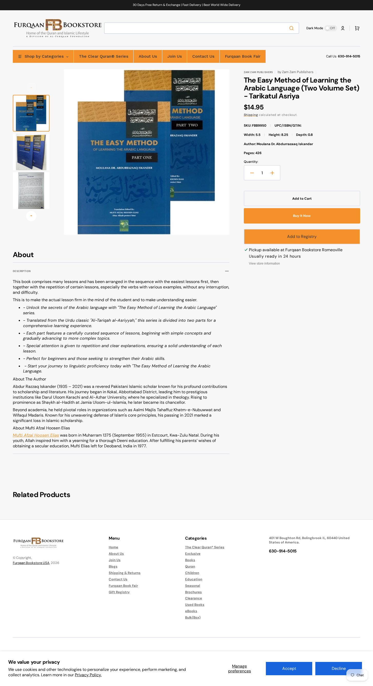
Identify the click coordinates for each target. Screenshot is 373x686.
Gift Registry (119, 592)
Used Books (194, 604)
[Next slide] (31, 216)
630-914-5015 (349, 56)
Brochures (193, 592)
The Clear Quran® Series (204, 547)
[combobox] (201, 28)
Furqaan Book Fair (123, 585)
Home (113, 547)
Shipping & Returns (124, 573)
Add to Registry (302, 236)
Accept (289, 668)
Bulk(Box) (192, 617)
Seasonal (192, 585)
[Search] (292, 28)
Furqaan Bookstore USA (31, 563)
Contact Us (118, 579)
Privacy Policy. (88, 675)
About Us (116, 553)
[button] (342, 28)
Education (193, 579)
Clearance (193, 598)
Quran (190, 566)
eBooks (191, 611)
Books (190, 560)
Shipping (251, 115)
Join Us (114, 560)
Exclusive (192, 553)
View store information (264, 263)
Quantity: (251, 162)
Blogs (113, 566)
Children (192, 573)
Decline (339, 668)
